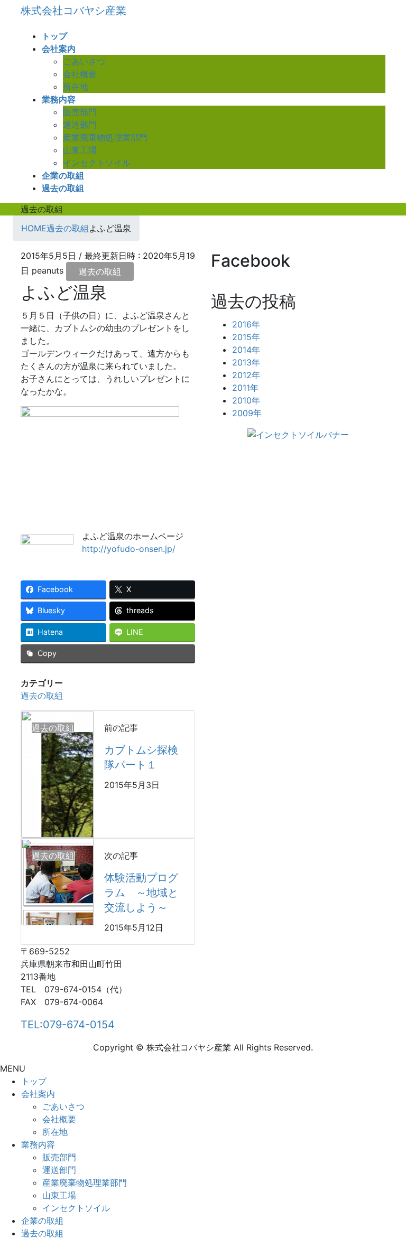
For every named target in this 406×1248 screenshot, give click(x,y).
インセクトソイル (97, 162)
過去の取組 (100, 271)
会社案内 (38, 1094)
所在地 (75, 86)
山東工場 (80, 150)
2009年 (247, 413)
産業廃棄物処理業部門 (105, 137)
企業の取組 (42, 1220)
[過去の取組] (57, 773)
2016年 (246, 324)
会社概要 (80, 74)
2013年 (246, 362)
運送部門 (80, 124)
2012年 (246, 375)
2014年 (246, 349)
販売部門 (80, 112)
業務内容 (38, 1144)
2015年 (246, 337)
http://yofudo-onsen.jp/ (129, 548)
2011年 (245, 387)
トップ (34, 1081)
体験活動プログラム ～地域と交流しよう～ (141, 892)
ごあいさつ (84, 61)
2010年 (246, 400)
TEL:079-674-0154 (68, 1024)
